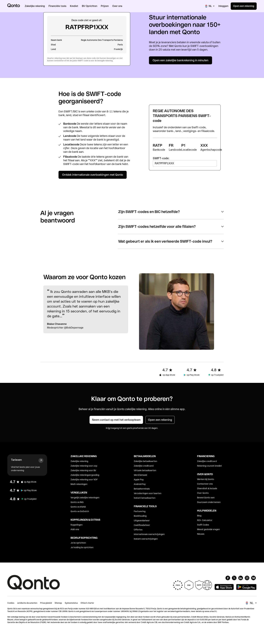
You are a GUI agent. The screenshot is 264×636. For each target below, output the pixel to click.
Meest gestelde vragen (208, 529)
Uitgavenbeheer (142, 520)
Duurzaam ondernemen (208, 502)
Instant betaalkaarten (144, 498)
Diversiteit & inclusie (207, 488)
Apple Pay (139, 479)
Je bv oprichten (78, 543)
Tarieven (16, 459)
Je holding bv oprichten (82, 547)
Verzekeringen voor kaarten (147, 493)
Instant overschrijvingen (146, 539)
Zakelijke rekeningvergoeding (85, 475)
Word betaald (140, 475)
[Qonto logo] (13, 5)
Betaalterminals (142, 489)
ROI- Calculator (204, 520)
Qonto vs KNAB (78, 507)
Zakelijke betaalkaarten (145, 461)
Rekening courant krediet (209, 466)
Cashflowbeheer (142, 525)
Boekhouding (140, 516)
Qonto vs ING (77, 502)
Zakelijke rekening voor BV (83, 470)
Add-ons (75, 529)
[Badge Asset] (228, 578)
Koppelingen (76, 525)
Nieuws (200, 534)
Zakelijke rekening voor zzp (84, 466)
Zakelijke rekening (79, 461)
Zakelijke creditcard (143, 466)
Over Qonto (203, 493)
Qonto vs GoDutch (80, 511)
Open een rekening (243, 6)
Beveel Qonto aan (206, 497)
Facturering (139, 511)
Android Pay (140, 484)
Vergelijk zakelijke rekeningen (85, 497)
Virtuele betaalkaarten (145, 470)
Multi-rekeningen (79, 484)
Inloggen (223, 6)
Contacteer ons (205, 484)
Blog (199, 515)
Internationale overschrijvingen (149, 534)
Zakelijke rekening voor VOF (84, 479)
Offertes (138, 529)
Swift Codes (203, 525)
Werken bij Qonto (205, 479)
